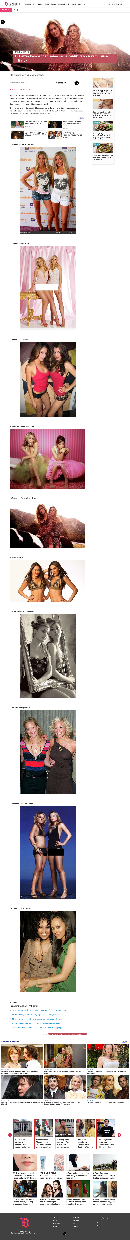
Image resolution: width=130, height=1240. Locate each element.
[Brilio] (12, 4)
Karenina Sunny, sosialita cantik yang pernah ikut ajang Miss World (37, 1015)
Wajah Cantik (82, 1034)
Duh (67, 4)
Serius (47, 4)
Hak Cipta (76, 1217)
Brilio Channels (117, 4)
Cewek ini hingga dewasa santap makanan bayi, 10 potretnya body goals (104, 1201)
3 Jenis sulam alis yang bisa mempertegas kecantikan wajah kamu (50, 1201)
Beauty (53, 4)
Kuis (79, 4)
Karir (74, 1223)
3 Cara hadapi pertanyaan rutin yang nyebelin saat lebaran (77, 1175)
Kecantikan (59, 1034)
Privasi (55, 1226)
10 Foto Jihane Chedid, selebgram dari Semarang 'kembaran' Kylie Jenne (39, 1010)
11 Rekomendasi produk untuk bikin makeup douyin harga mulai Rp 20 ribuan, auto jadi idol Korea (24, 1176)
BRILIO (17, 52)
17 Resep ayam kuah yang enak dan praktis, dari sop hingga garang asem (103, 157)
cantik (50, 1034)
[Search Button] (109, 4)
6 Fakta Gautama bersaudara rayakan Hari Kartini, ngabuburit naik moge (104, 1176)
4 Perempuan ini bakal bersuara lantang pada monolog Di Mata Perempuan (76, 1202)
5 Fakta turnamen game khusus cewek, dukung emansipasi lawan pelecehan (23, 1202)
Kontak (55, 1220)
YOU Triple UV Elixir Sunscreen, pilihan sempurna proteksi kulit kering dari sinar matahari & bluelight (51, 1176)
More (85, 4)
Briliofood (61, 4)
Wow (35, 4)
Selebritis (28, 4)
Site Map (76, 1226)
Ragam (40, 4)
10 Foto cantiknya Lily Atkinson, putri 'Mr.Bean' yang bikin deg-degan (37, 1028)
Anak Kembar (70, 1034)
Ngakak (73, 4)
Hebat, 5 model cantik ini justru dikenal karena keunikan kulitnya (36, 1023)
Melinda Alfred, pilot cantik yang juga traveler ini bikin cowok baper (37, 1019)
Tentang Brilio (57, 1223)
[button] (15, 10)
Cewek (25, 52)
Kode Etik (76, 1220)
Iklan (54, 1217)
